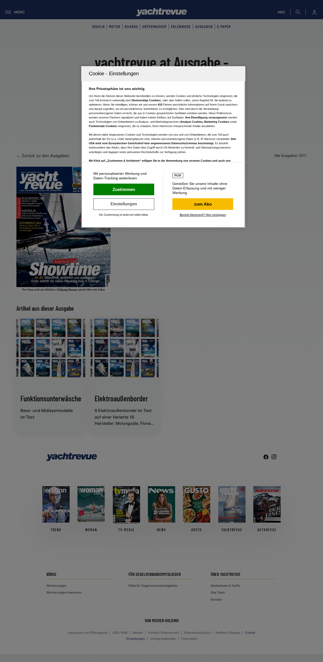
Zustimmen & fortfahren (123, 189)
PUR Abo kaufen (202, 204)
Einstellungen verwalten (123, 204)
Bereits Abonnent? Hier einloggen (203, 215)
